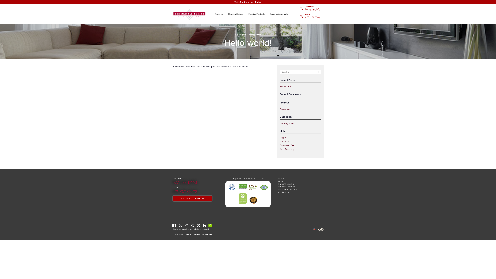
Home (281, 178)
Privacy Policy (177, 234)
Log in (283, 137)
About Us (219, 14)
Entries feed (285, 141)
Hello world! (248, 43)
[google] (198, 225)
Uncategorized (254, 35)
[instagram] (186, 225)
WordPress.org (287, 149)
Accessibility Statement (203, 234)
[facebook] (174, 225)
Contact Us (283, 192)
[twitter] (180, 225)
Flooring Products (256, 14)
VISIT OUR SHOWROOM (192, 198)
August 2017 (286, 109)
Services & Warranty (279, 14)
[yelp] (192, 225)
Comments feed (287, 145)
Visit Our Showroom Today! (248, 2)
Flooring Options (235, 14)
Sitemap (188, 234)
